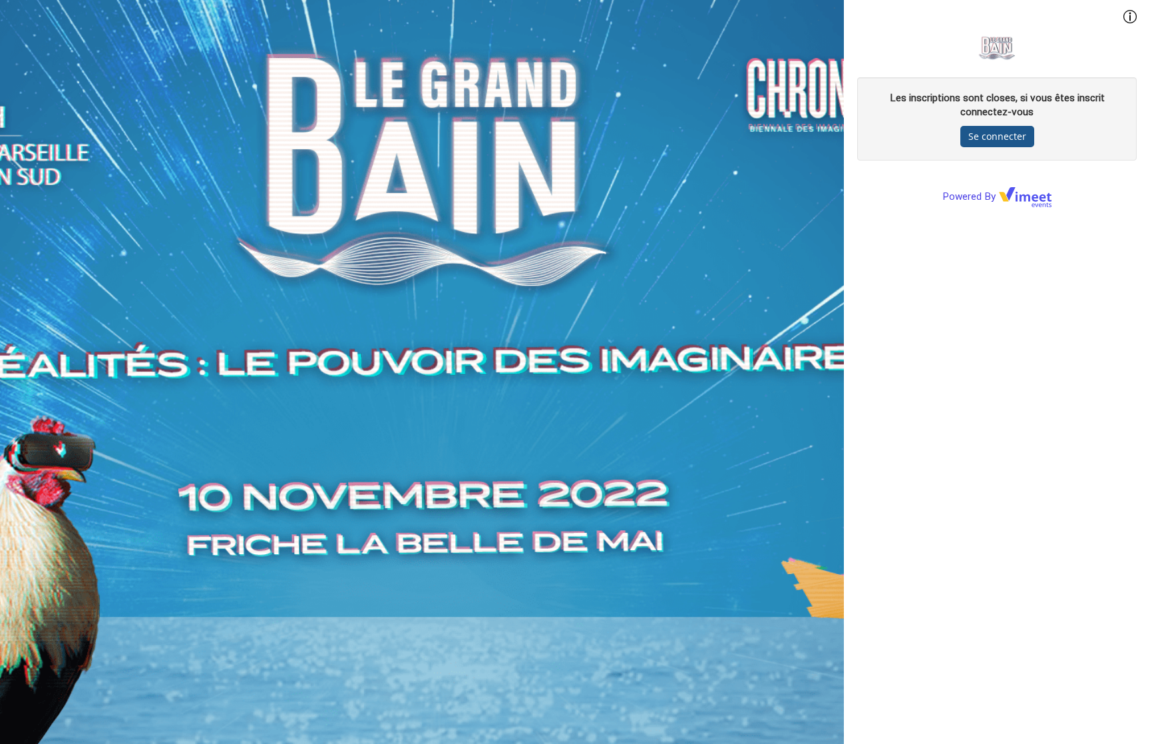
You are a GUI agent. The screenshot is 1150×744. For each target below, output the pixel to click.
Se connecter (997, 136)
